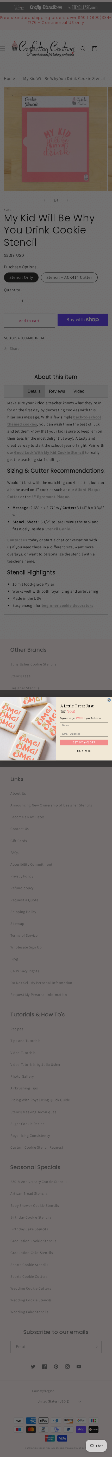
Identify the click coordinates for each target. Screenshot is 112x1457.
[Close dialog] (108, 700)
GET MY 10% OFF (84, 742)
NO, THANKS (83, 751)
